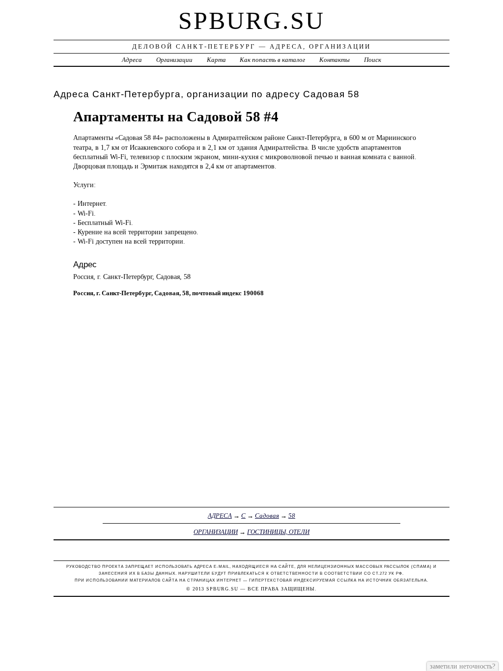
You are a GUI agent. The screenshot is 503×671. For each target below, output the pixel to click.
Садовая (267, 515)
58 (291, 515)
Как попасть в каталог (272, 59)
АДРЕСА (220, 515)
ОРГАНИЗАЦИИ (216, 531)
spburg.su (251, 20)
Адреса (132, 59)
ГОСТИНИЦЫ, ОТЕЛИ (278, 531)
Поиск (372, 59)
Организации (174, 59)
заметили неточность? (462, 666)
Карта (216, 59)
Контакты (334, 59)
